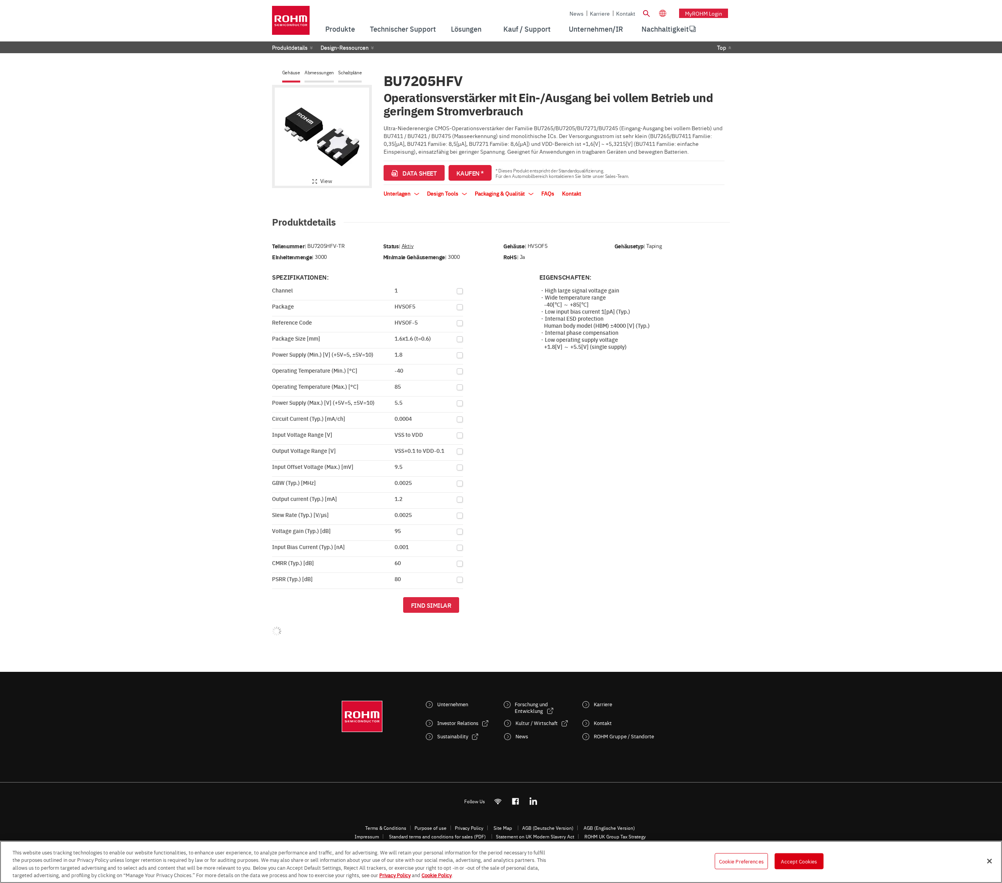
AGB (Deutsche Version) (547, 828)
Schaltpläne (350, 72)
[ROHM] (291, 23)
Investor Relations (457, 723)
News (576, 13)
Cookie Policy (437, 874)
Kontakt (625, 13)
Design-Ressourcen (345, 47)
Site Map (503, 828)
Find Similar (431, 605)
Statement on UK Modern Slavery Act (535, 836)
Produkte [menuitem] (340, 29)
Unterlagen (398, 193)
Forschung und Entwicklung (531, 707)
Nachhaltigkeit (665, 29)
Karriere (600, 13)
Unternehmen (452, 704)
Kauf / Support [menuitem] (527, 29)
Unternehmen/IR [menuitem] (596, 29)
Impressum (367, 836)
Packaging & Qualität (500, 193)
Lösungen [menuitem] (466, 29)
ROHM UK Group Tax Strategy (615, 836)
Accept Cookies (799, 861)
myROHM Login (703, 13)
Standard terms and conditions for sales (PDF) (437, 836)
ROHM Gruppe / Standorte (624, 736)
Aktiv (407, 245)
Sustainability (452, 736)
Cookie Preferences (741, 861)
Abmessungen (319, 72)
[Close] (989, 861)
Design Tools (443, 193)
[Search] (646, 12)
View (326, 181)
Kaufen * (470, 173)
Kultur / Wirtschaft (536, 723)
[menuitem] (665, 29)
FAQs (547, 193)
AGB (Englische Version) (609, 828)
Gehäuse (291, 72)
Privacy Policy (469, 828)
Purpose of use (430, 828)
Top (721, 47)
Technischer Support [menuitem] (403, 29)
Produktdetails (290, 47)
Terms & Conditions (385, 828)
